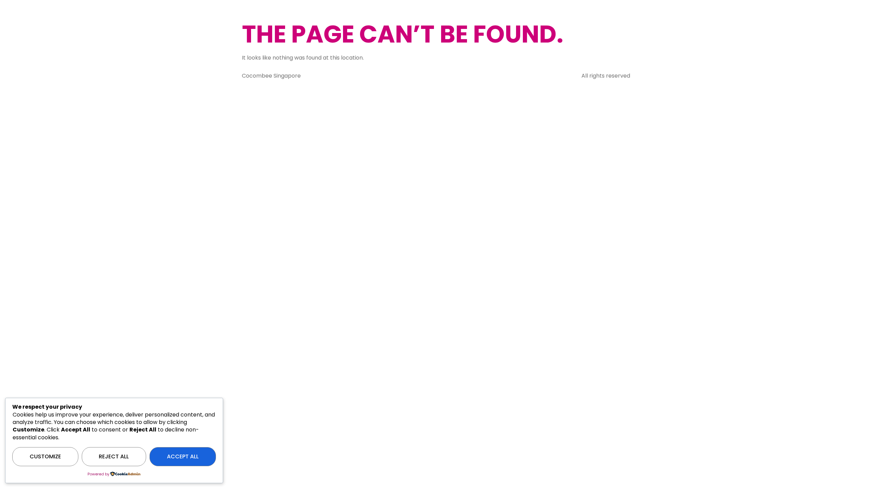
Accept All (183, 456)
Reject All (114, 456)
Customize (45, 456)
